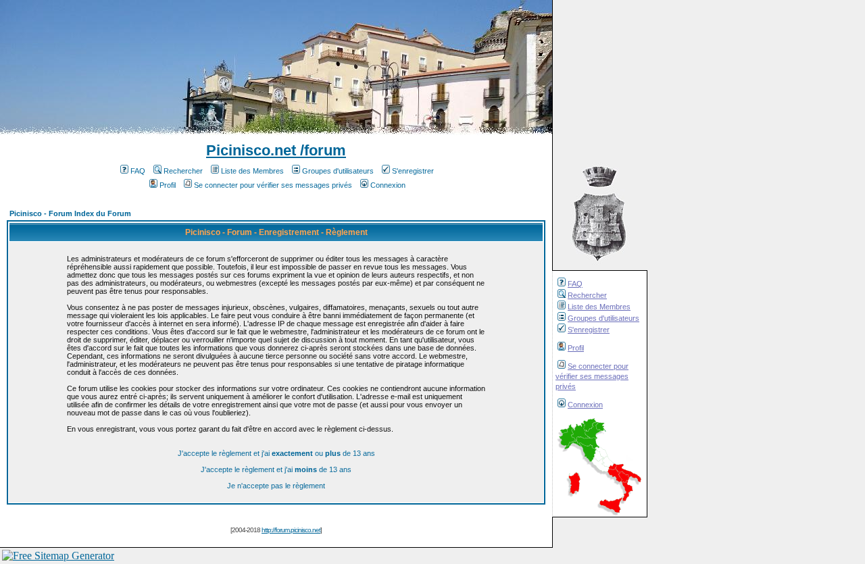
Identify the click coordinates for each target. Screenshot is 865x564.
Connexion (585, 405)
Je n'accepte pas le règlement (276, 486)
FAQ (575, 284)
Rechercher (587, 295)
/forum (321, 150)
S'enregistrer (589, 330)
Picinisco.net (251, 150)
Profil (576, 348)
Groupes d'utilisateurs (603, 318)
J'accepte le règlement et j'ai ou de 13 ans (276, 453)
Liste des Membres (599, 307)
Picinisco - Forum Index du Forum (70, 213)
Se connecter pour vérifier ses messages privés (591, 376)
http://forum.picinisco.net (291, 530)
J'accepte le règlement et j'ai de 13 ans (276, 469)
